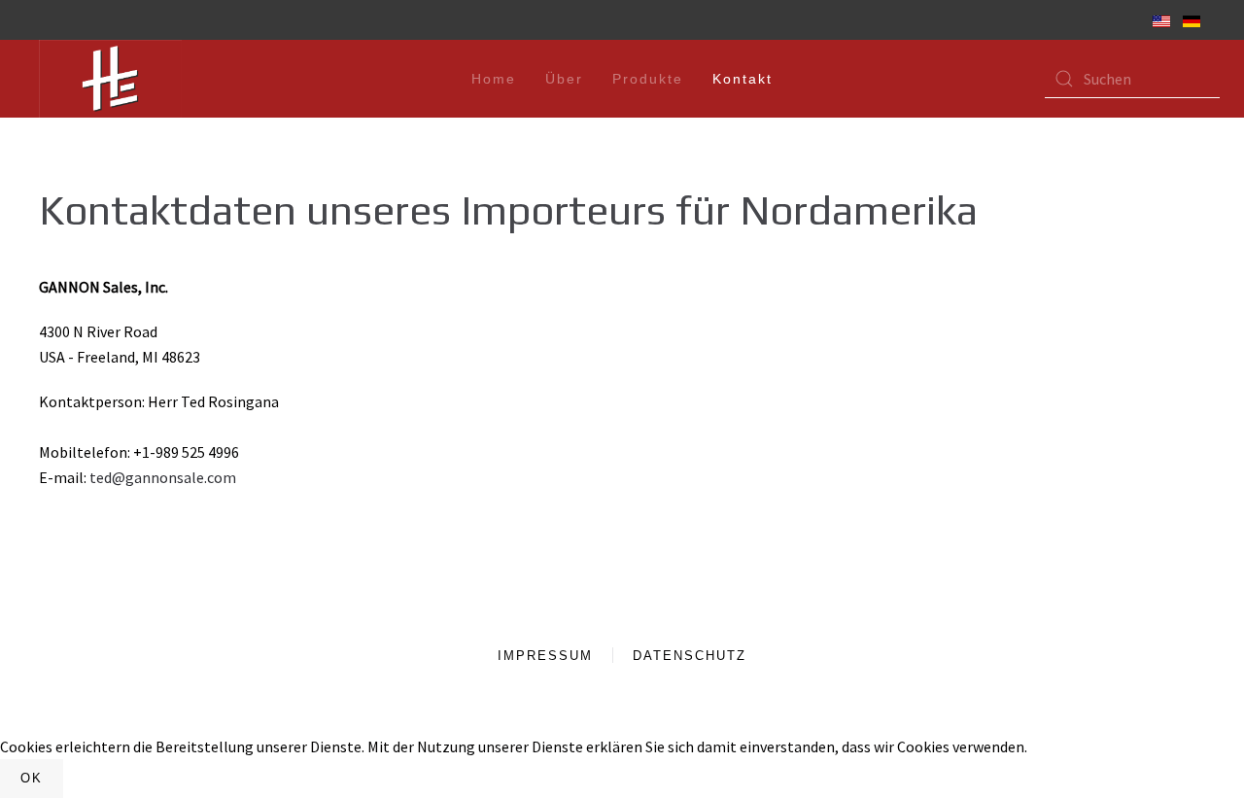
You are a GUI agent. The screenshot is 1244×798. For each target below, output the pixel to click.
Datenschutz (689, 655)
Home (493, 79)
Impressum (545, 655)
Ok (31, 778)
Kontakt (742, 79)
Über (564, 79)
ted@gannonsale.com (162, 477)
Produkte (647, 79)
